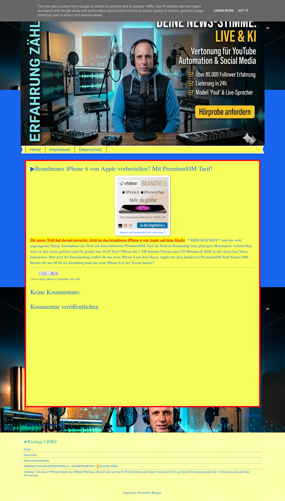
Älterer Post (250, 415)
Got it (243, 11)
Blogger (156, 493)
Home (35, 149)
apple (42, 279)
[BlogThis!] (45, 273)
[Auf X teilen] (49, 273)
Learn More (224, 11)
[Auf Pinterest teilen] (56, 273)
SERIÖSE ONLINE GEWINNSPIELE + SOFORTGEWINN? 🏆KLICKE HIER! (71, 466)
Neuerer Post (35, 415)
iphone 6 (52, 279)
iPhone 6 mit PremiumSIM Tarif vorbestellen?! (142, 232)
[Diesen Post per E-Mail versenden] (41, 273)
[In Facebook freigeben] (52, 273)
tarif (77, 279)
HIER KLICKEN (204, 239)
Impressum (59, 149)
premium (63, 279)
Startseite (143, 415)
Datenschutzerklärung (36, 460)
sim (72, 279)
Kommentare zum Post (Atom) (57, 424)
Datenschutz (90, 149)
